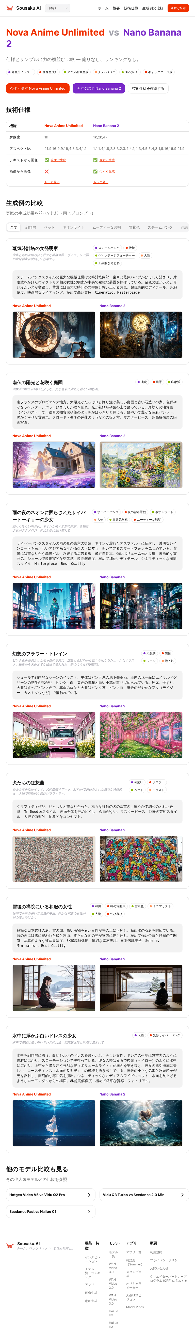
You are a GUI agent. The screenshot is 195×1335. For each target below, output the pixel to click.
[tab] (13, 227)
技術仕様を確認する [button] (148, 88)
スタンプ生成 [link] (133, 1274)
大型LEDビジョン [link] (133, 1297)
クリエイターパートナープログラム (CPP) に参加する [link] (168, 1278)
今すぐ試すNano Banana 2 (99, 88)
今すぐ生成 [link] (58, 160)
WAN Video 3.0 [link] (113, 1268)
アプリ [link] (89, 1284)
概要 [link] (116, 8)
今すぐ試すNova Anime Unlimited (38, 88)
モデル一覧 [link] (113, 1254)
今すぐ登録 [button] (178, 8)
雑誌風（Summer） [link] (135, 1262)
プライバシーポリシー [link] (165, 1260)
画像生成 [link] (91, 1293)
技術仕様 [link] (131, 8)
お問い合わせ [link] (159, 1268)
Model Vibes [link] (135, 1307)
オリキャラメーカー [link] (133, 1286)
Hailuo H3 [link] (113, 1313)
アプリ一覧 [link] (133, 1252)
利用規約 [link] (156, 1252)
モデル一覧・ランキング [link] (92, 1273)
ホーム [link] (103, 8)
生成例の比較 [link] (153, 8)
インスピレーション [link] (92, 1259)
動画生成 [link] (91, 1301)
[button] (50, 1194)
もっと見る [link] (52, 182)
